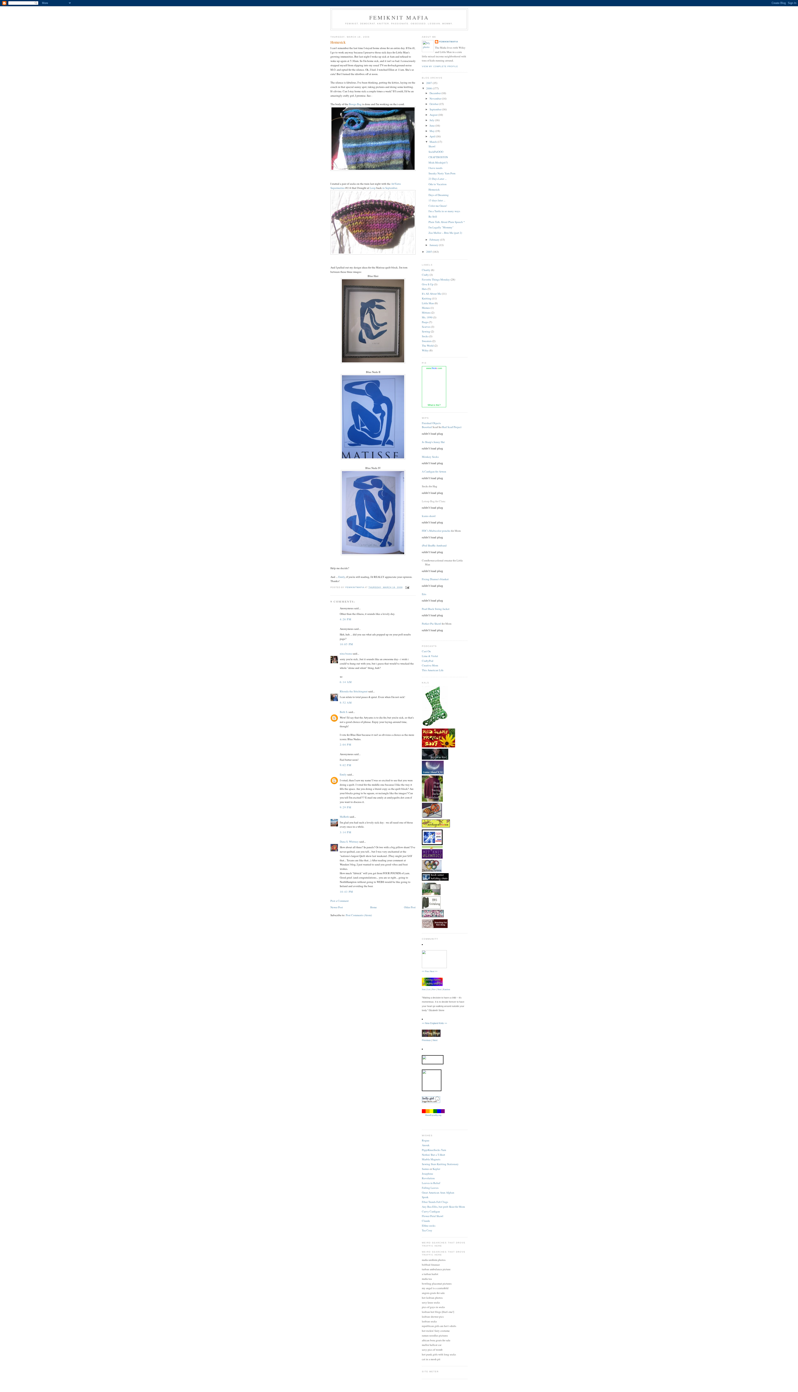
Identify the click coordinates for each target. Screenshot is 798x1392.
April (433, 136)
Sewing (426, 331)
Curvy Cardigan (431, 1211)
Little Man (428, 303)
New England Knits (434, 1023)
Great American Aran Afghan (438, 1192)
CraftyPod (427, 661)
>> (446, 1023)
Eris (424, 594)
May (432, 131)
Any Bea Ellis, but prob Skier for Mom (443, 1207)
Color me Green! (438, 206)
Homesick (434, 189)
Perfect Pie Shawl (431, 623)
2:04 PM (345, 744)
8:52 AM (346, 702)
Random (446, 989)
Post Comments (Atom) (359, 915)
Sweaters (427, 341)
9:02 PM (345, 765)
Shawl (432, 146)
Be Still (433, 216)
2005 (429, 252)
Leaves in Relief (431, 1183)
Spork (425, 1197)
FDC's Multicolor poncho (436, 531)
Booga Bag (355, 104)
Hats (424, 289)
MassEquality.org (433, 1115)
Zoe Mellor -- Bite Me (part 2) (445, 233)
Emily (341, 577)
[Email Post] (407, 587)
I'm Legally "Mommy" (441, 227)
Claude (426, 1221)
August (434, 115)
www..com (434, 368)
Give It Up (427, 284)
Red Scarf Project (452, 427)
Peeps (425, 322)
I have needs (435, 168)
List (428, 989)
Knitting (426, 298)
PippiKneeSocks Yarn (434, 1150)
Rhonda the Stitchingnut (354, 691)
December (435, 93)
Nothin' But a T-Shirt (433, 1155)
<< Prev (425, 971)
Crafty (425, 275)
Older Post (410, 907)
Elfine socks (428, 1225)
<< (423, 1023)
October (434, 104)
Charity (426, 270)
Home (373, 907)
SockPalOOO (436, 152)
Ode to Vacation (438, 184)
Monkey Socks (430, 457)
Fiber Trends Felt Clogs (435, 1202)
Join (423, 989)
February (435, 239)
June (432, 125)
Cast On (426, 651)
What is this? (434, 405)
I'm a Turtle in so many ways (444, 211)
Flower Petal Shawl (432, 1216)
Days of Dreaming (439, 195)
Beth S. (344, 712)
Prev (434, 989)
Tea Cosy (427, 1230)
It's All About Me (431, 293)
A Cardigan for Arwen (434, 471)
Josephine (427, 1173)
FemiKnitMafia (448, 42)
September (436, 109)
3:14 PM (345, 832)
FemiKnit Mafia (399, 17)
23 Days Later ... (438, 179)
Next (439, 989)
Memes (426, 308)
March (433, 142)
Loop (373, 188)
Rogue (425, 1140)
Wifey (425, 350)
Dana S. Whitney (349, 841)
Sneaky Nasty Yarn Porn (442, 173)
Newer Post (336, 907)
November (436, 98)
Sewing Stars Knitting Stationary (440, 1164)
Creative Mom (430, 665)
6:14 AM (346, 682)
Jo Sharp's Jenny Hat (433, 442)
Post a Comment (339, 901)
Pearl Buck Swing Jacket (435, 609)
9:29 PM (345, 807)
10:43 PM (346, 892)
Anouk (426, 1145)
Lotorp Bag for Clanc (434, 501)
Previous (426, 1040)
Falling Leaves (430, 1188)
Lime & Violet (430, 656)
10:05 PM (346, 644)
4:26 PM (345, 619)
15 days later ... (437, 200)
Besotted (427, 427)
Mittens (426, 312)
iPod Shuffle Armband (434, 545)
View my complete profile (440, 66)
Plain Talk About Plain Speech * (447, 222)
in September (389, 188)
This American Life (432, 670)
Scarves (426, 327)
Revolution (428, 1178)
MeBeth (344, 816)
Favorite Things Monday (436, 279)
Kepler (436, 1169)
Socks (425, 336)
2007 (429, 83)
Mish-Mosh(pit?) (438, 162)
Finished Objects (431, 423)
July (432, 120)
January (434, 245)
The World (428, 345)
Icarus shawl (429, 516)
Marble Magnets (431, 1159)
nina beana (346, 653)
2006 (429, 88)
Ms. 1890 (427, 317)
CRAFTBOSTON (438, 157)
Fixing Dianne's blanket (435, 579)
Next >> (433, 971)
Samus (425, 1169)
